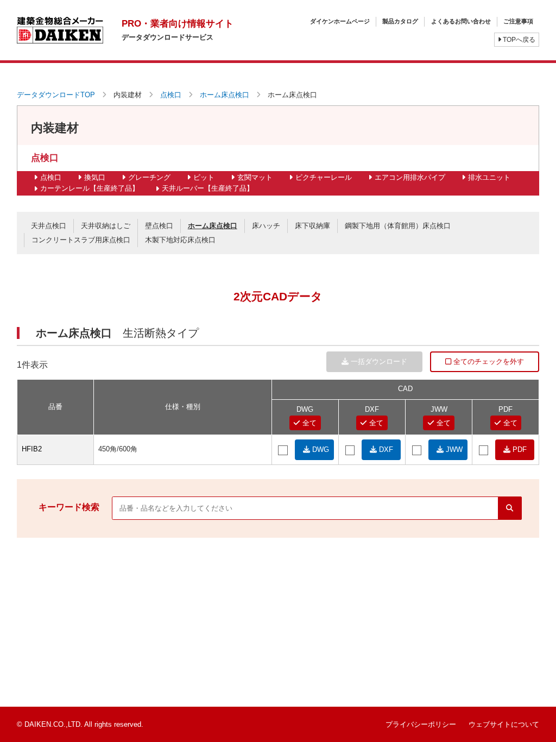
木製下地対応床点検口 (180, 240)
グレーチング (149, 177)
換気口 (94, 177)
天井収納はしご (105, 226)
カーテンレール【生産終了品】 (89, 188)
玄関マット (255, 177)
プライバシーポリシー (421, 724)
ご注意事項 (518, 21)
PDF (518, 449)
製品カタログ (400, 21)
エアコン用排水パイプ (410, 177)
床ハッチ (266, 226)
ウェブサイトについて (504, 724)
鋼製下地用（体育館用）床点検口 (398, 226)
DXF (385, 449)
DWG (319, 449)
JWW (453, 449)
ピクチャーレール (323, 177)
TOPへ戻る (518, 39)
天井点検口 (48, 226)
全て (308, 423)
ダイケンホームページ (340, 21)
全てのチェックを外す (487, 361)
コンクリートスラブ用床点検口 (80, 240)
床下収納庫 (312, 226)
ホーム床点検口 (224, 94)
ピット (203, 177)
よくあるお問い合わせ (461, 21)
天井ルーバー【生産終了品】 (208, 188)
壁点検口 (159, 226)
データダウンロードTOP (56, 94)
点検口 (170, 94)
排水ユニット (489, 177)
